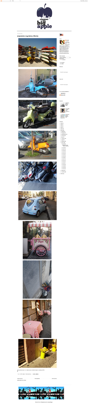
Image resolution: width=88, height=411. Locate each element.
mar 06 (63, 167)
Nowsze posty (20, 378)
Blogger (51, 402)
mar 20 (63, 156)
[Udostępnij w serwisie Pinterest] (37, 374)
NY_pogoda (62, 62)
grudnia (62, 131)
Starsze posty (54, 378)
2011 (61, 173)
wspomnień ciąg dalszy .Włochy (27, 36)
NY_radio (62, 63)
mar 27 (63, 149)
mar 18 (63, 157)
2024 (62, 123)
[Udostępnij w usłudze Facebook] (36, 374)
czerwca (63, 138)
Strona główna (37, 378)
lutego (62, 170)
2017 (61, 124)
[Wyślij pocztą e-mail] (33, 374)
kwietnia (63, 141)
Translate (63, 59)
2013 (61, 128)
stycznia (63, 171)
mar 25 (63, 150)
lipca (62, 137)
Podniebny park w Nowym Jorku (67, 104)
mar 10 (63, 164)
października (63, 134)
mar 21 (63, 154)
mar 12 (63, 161)
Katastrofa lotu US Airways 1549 (67, 116)
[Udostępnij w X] (35, 374)
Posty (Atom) (23, 380)
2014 (61, 127)
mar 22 (63, 153)
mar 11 (63, 163)
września (63, 135)
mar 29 (63, 147)
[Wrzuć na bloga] (34, 374)
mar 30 (63, 143)
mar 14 (63, 160)
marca (62, 142)
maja (62, 139)
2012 (61, 130)
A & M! (67, 40)
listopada (63, 132)
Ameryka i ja (63, 93)
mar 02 (63, 168)
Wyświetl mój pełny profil (64, 53)
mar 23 (63, 151)
